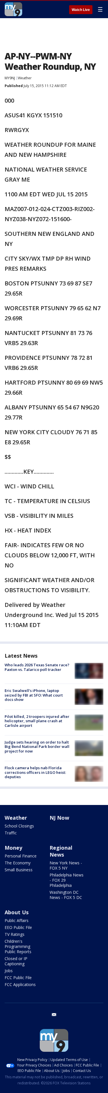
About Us (17, 912)
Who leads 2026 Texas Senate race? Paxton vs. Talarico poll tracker (37, 667)
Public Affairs (17, 920)
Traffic (11, 833)
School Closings (19, 826)
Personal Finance (21, 856)
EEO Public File (18, 927)
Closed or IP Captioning (16, 961)
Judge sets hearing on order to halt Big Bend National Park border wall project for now (37, 747)
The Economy (18, 863)
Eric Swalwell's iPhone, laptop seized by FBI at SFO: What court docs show (34, 695)
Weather (25, 78)
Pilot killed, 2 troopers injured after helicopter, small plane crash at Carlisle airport (37, 721)
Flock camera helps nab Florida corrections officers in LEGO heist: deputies (35, 772)
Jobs (9, 970)
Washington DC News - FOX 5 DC (66, 894)
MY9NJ (10, 78)
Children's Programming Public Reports (18, 946)
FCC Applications (20, 984)
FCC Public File (18, 977)
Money (13, 847)
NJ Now (59, 817)
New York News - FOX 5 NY (66, 865)
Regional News (61, 851)
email (54, 1014)
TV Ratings (14, 934)
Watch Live (81, 10)
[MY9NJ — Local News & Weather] (13, 9)
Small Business (19, 869)
